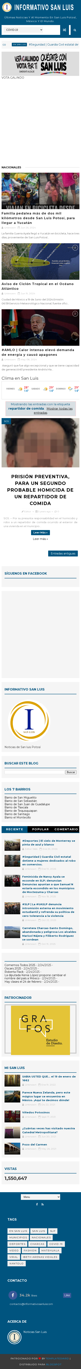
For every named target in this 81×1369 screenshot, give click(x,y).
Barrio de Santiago (17, 814)
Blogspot (53, 1364)
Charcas (37, 1243)
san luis (38, 1230)
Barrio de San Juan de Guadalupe (27, 804)
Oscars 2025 (13, 968)
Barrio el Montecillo (18, 817)
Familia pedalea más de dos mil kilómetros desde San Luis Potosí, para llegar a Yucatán (38, 218)
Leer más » (40, 532)
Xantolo (16, 1263)
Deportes (17, 1243)
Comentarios (66, 830)
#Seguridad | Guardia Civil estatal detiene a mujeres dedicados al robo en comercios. (49, 860)
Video (14, 1250)
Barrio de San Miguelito (21, 797)
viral (13, 1256)
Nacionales (11, 167)
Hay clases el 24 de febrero (23, 981)
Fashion (30, 1250)
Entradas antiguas (63, 553)
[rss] (42, 1204)
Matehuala (50, 1250)
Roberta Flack (14, 972)
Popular (40, 829)
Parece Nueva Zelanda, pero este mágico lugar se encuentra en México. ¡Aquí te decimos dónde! (46, 1096)
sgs (6, 421)
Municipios (18, 1237)
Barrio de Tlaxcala (16, 807)
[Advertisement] (40, 124)
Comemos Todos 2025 (20, 965)
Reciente (14, 829)
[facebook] (37, 1204)
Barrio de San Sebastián (21, 801)
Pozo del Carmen (34, 1144)
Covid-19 (56, 1243)
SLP (53, 1230)
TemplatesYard (57, 1358)
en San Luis (9, 44)
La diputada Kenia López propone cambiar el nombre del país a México (35, 976)
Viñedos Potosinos (36, 1112)
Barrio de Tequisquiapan (21, 811)
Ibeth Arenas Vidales (40, 1256)
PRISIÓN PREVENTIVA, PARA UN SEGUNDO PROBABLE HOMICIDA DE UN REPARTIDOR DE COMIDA (40, 490)
